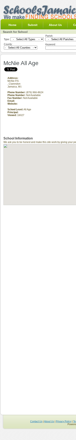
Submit (32, 25)
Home (12, 25)
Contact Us (36, 421)
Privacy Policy (63, 421)
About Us (55, 25)
